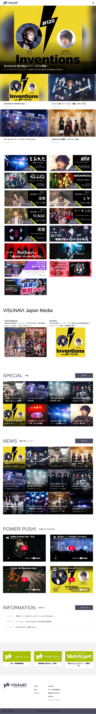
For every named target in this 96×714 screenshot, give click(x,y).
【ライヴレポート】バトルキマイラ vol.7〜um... (19, 139)
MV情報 (16, 509)
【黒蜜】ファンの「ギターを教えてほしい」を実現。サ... (59, 461)
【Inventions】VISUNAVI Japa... (14, 104)
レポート (16, 488)
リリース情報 (84, 466)
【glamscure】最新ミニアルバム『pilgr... (65, 139)
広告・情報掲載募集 (54, 689)
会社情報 (50, 686)
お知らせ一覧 (84, 607)
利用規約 (50, 696)
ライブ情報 (39, 464)
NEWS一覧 (84, 441)
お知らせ (36, 693)
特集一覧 (84, 375)
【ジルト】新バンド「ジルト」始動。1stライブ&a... (69, 104)
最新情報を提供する (54, 693)
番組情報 (16, 466)
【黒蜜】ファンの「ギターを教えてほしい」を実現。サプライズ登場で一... (39, 66)
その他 (60, 466)
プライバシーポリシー (54, 700)
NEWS (36, 686)
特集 (35, 689)
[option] (48, 40)
